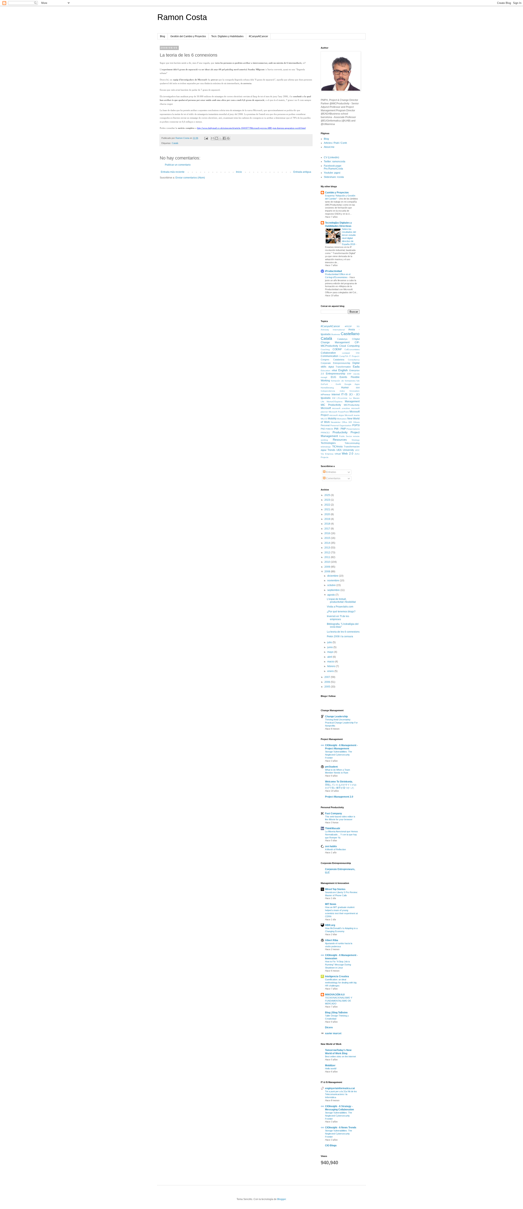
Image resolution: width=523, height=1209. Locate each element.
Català (175, 143)
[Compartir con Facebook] (224, 138)
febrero (331, 666)
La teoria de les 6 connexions (343, 631)
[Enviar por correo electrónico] (213, 138)
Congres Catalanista (332, 359)
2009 (327, 566)
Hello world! (330, 1068)
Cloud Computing (349, 345)
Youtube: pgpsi (332, 172)
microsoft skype (336, 415)
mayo (330, 652)
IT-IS (344, 394)
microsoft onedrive (341, 408)
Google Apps (352, 384)
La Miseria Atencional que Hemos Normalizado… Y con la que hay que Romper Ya (341, 834)
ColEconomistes (352, 349)
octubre (331, 585)
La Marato (354, 398)
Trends (331, 450)
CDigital (356, 339)
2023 (327, 499)
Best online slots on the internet (340, 1056)
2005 (327, 686)
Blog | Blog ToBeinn (336, 1012)
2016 (327, 533)
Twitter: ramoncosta (334, 161)
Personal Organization (341, 425)
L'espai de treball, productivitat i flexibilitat (341, 600)
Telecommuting (352, 443)
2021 (327, 509)
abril (330, 656)
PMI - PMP (340, 428)
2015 (327, 538)
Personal (325, 425)
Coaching (325, 349)
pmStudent (331, 766)
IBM (358, 388)
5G (358, 326)
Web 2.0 (347, 453)
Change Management (335, 342)
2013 (327, 547)
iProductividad (333, 271)
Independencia (328, 391)
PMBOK (329, 429)
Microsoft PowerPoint (339, 412)
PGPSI (356, 425)
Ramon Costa (182, 17)
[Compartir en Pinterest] (228, 138)
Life (322, 401)
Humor (345, 387)
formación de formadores (343, 381)
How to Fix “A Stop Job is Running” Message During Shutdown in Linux (338, 964)
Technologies (328, 443)
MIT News (330, 904)
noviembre (333, 580)
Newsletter (336, 422)
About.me (329, 147)
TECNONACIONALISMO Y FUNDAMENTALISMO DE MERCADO (338, 1000)
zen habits (331, 846)
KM (333, 398)
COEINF (337, 349)
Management (352, 401)
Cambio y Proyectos (337, 192)
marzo (331, 661)
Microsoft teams (352, 415)
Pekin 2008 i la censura (340, 636)
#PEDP (348, 326)
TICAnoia (337, 446)
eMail (334, 370)
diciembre (333, 575)
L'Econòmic (342, 398)
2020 (327, 514)
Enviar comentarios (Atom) (190, 177)
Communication (329, 356)
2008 (327, 571)
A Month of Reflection (335, 849)
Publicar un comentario (178, 164)
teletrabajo (326, 447)
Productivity (340, 432)
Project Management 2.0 (339, 796)
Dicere (329, 1027)
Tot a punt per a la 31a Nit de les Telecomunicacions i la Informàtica (341, 1094)
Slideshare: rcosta (334, 177)
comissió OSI (351, 353)
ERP (349, 374)
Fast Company (333, 813)
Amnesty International (333, 330)
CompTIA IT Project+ (349, 356)
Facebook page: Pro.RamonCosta (333, 167)
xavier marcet (333, 1033)
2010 (327, 561)
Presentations (353, 429)
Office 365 (347, 422)
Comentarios (332, 478)
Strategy (356, 440)
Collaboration (328, 352)
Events (343, 377)
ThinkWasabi (332, 828)
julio (330, 642)
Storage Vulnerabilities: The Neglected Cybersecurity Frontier (338, 754)
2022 (327, 504)
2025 (327, 495)
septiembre (333, 590)
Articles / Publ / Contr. (335, 143)
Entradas (330, 472)
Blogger (281, 1199)
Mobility (332, 418)
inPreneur (325, 394)
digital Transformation (339, 366)
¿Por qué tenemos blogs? (341, 611)
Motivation (342, 419)
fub (358, 381)
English (343, 370)
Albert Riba (331, 940)
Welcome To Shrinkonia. (339, 781)
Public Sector (345, 436)
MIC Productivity (331, 404)
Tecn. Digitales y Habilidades (227, 36)
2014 (327, 543)
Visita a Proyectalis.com (340, 606)
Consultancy (354, 360)
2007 (327, 677)
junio (330, 647)
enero (330, 671)
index (342, 391)
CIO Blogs (331, 1145)
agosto (331, 594)
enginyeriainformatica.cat (340, 1088)
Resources (340, 439)
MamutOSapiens (334, 401)
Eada (356, 366)
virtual (338, 453)
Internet (336, 394)
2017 (327, 528)
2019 (327, 519)
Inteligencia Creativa (337, 976)
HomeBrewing (327, 388)
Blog (162, 36)
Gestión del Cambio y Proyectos (188, 36)
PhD (323, 429)
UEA (339, 450)
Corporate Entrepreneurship (335, 363)
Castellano (350, 334)
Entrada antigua (302, 171)
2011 (327, 557)
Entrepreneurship (335, 373)
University (348, 450)
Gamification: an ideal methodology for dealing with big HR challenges (340, 982)
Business (335, 334)
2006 (327, 682)
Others (356, 422)
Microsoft (326, 408)
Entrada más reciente (172, 171)
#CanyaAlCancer (258, 36)
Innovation (355, 391)
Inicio (239, 171)
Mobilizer (330, 1065)
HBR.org (330, 925)
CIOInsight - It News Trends (340, 1127)
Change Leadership (336, 716)
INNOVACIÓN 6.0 (335, 994)
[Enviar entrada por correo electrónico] (206, 138)
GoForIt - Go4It (331, 384)
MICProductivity (352, 405)
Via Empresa (327, 454)
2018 (327, 523)
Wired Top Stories (335, 889)
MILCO (324, 419)
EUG (333, 377)
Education (325, 370)
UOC (357, 450)
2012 (327, 552)
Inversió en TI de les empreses (338, 618)
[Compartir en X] (220, 138)
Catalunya (342, 339)
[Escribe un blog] (217, 138)
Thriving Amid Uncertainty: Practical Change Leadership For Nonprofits (341, 722)
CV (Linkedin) (331, 157)
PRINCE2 (325, 432)
